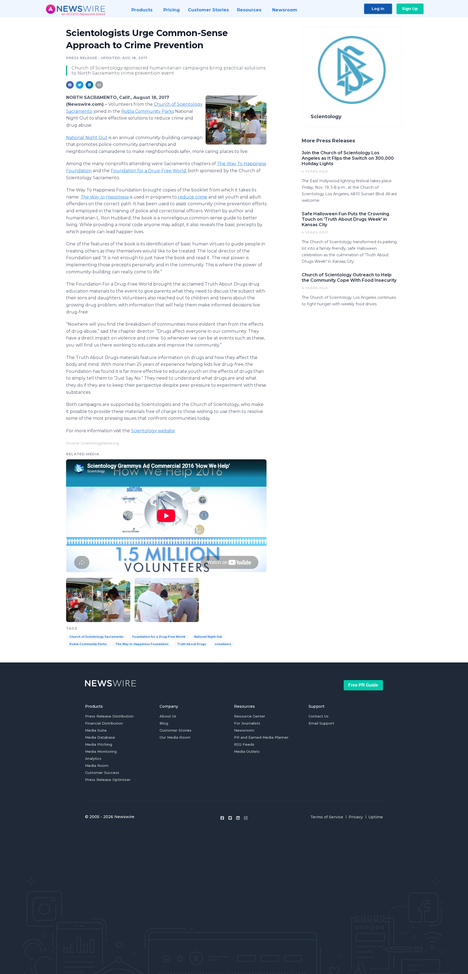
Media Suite (96, 730)
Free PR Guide (363, 685)
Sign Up (410, 8)
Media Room (96, 765)
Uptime (375, 817)
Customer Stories (175, 730)
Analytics (93, 758)
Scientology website (153, 430)
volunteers (223, 644)
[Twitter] (230, 818)
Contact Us (318, 716)
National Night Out (87, 137)
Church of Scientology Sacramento (96, 637)
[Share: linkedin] (89, 84)
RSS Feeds (244, 744)
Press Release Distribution (109, 716)
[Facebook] (222, 818)
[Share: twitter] (79, 84)
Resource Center (249, 716)
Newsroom (244, 730)
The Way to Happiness (104, 197)
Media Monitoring (101, 751)
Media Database (100, 737)
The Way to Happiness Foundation (141, 644)
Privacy (356, 817)
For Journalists (247, 723)
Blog (164, 723)
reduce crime (192, 197)
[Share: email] (99, 84)
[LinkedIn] (238, 818)
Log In (378, 8)
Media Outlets (247, 751)
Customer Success (102, 772)
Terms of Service (326, 817)
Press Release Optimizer (108, 779)
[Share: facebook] (70, 84)
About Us (168, 716)
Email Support (321, 723)
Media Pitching (98, 744)
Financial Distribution (104, 723)
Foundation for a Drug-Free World (148, 170)
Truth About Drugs (191, 644)
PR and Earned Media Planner (261, 737)
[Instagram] (246, 818)
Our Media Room (175, 737)
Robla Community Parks (147, 111)
